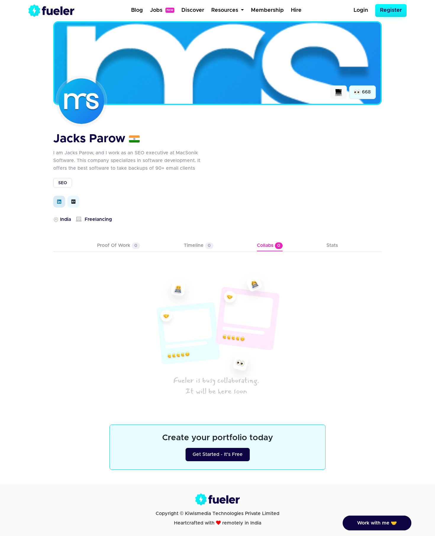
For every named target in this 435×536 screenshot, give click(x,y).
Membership (267, 10)
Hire (296, 10)
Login (361, 10)
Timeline (197, 245)
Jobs (161, 10)
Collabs (268, 245)
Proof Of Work (117, 245)
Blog (137, 10)
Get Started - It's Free (218, 454)
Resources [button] (225, 10)
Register (391, 10)
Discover (192, 10)
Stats (332, 245)
